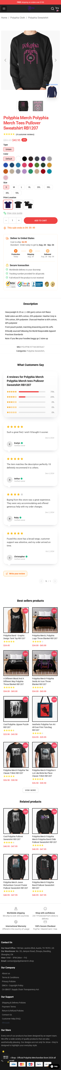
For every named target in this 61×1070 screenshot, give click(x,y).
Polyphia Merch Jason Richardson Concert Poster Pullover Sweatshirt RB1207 (15, 885)
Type (5, 145)
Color (5, 154)
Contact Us (7, 1015)
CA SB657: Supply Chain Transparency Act (20, 989)
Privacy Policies (9, 981)
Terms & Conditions (10, 977)
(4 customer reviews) (25, 134)
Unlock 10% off (5, 1057)
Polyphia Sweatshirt (38, 17)
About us (6, 973)
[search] (52, 8)
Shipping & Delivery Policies (14, 1003)
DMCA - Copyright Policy (12, 985)
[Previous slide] (6, 60)
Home (4, 17)
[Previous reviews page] (41, 581)
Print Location (9, 197)
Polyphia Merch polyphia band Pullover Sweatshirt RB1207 (43, 885)
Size (5, 182)
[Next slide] (55, 60)
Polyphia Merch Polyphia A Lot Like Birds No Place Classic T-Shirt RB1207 (44, 773)
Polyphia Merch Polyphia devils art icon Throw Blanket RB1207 (43, 681)
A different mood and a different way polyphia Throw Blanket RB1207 (13, 681)
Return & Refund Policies (13, 1011)
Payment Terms (9, 1007)
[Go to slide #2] (38, 106)
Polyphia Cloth (17, 17)
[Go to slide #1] (23, 106)
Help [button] (56, 1066)
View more (30, 790)
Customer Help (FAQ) (11, 1019)
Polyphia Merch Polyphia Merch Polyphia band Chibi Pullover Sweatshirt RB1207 (44, 839)
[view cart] (57, 8)
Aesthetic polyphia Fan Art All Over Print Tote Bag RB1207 (43, 727)
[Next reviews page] (55, 581)
